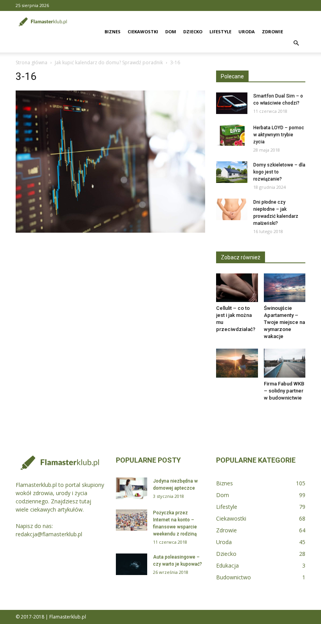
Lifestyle (220, 31)
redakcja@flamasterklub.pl (49, 534)
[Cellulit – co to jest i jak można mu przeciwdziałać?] (237, 287)
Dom (170, 31)
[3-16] (110, 231)
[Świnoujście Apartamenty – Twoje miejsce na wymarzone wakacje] (285, 287)
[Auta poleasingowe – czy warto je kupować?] (131, 564)
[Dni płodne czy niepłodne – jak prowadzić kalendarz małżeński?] (231, 209)
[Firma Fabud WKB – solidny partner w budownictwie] (285, 363)
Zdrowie (272, 31)
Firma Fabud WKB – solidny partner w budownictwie (284, 391)
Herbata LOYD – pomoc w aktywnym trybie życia (278, 135)
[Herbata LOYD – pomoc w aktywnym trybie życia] (231, 135)
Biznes (113, 31)
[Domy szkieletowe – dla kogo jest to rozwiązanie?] (231, 172)
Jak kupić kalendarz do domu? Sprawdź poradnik (109, 62)
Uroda (246, 31)
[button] (296, 43)
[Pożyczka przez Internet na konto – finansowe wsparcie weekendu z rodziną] (131, 520)
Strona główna (31, 62)
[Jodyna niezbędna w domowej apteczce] (131, 488)
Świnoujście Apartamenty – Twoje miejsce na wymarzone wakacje (284, 322)
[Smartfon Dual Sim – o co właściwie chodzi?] (231, 103)
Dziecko (192, 31)
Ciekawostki (143, 31)
